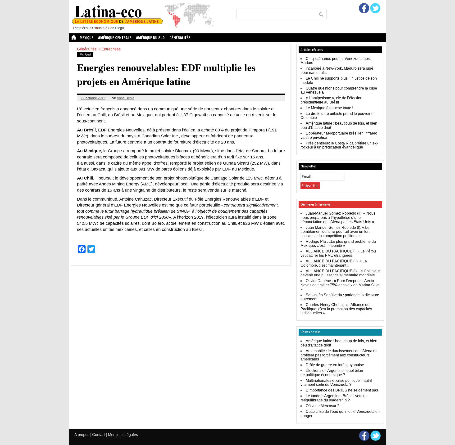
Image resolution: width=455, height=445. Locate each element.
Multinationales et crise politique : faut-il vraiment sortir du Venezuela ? (336, 382)
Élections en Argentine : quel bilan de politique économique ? (331, 373)
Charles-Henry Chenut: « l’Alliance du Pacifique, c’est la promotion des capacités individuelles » (336, 309)
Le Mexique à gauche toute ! (329, 108)
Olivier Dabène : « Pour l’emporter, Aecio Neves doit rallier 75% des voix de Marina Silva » (340, 285)
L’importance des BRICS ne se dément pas (342, 390)
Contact (98, 435)
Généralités (180, 37)
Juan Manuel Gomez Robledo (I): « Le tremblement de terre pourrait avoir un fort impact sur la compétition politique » (334, 231)
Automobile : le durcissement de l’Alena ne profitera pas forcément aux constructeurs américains (339, 355)
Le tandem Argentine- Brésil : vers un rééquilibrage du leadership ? (334, 398)
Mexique (86, 37)
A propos (81, 435)
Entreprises (111, 49)
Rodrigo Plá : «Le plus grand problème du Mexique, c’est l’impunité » (338, 243)
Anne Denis (125, 98)
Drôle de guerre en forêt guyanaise (335, 365)
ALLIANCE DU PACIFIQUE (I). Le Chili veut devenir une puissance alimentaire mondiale (340, 273)
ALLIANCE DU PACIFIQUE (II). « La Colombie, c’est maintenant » (333, 263)
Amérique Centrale (114, 37)
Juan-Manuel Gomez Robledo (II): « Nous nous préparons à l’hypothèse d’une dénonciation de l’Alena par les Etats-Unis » (337, 217)
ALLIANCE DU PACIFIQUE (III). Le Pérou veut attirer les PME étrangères (338, 253)
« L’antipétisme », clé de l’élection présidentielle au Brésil (331, 100)
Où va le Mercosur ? (322, 406)
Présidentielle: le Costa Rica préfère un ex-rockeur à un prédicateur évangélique (339, 145)
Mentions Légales (123, 435)
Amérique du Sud (150, 37)
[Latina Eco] (145, 29)
